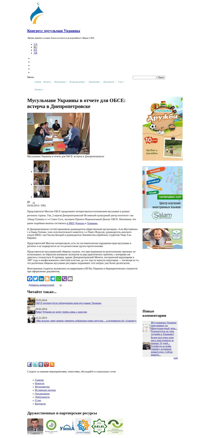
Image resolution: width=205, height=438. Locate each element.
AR (35, 53)
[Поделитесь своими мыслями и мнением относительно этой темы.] (28, 202)
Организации (42, 393)
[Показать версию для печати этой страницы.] (33, 202)
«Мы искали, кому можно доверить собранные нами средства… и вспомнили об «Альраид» (86, 320)
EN (35, 50)
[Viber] (64, 278)
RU (35, 47)
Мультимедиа (42, 386)
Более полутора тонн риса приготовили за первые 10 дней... (162, 340)
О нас (38, 400)
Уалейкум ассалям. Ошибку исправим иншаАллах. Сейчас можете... (162, 350)
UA (35, 44)
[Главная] (38, 24)
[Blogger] (47, 278)
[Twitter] (35, 278)
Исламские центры (45, 390)
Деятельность (42, 397)
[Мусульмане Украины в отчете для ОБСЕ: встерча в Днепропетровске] (58, 153)
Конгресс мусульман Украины (53, 31)
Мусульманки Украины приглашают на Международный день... (164, 325)
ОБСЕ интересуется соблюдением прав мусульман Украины (68, 303)
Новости (39, 383)
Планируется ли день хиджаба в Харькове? (162, 332)
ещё (176, 358)
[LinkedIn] (41, 278)
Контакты (40, 403)
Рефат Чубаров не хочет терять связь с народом (61, 312)
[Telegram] (52, 278)
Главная (38, 82)
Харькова (92, 223)
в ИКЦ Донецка (75, 223)
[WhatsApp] (58, 278)
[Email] (70, 278)
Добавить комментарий (41, 285)
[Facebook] (29, 278)
